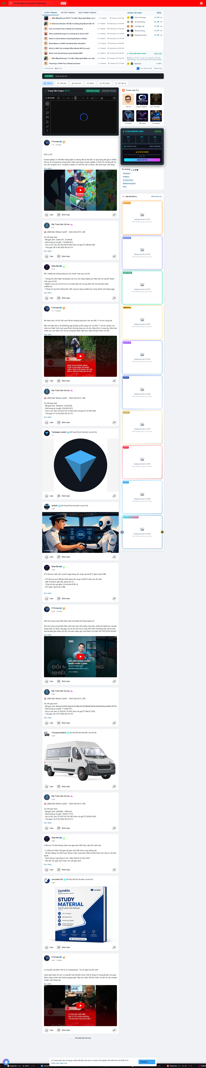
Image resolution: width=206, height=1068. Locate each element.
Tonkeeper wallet (59, 432)
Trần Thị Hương (140, 17)
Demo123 (137, 64)
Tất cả (49, 83)
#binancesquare (129, 183)
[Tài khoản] (201, 3)
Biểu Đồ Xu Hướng (93, 91)
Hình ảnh (77, 83)
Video (91, 83)
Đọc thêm (48, 168)
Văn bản (63, 83)
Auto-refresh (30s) (146, 68)
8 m (53, 227)
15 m (53, 269)
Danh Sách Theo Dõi (109, 91)
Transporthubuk (59, 733)
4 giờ (53, 841)
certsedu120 (57, 879)
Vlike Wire (56, 266)
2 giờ (53, 509)
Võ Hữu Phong (140, 22)
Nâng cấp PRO (142, 160)
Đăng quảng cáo (156, 196)
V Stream (56, 142)
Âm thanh (106, 83)
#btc (125, 187)
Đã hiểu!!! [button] (144, 1062)
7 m (53, 145)
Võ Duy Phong (140, 31)
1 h (53, 311)
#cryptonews (128, 180)
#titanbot (126, 173)
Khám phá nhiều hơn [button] (59, 1063)
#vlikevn (126, 177)
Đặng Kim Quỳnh (141, 35)
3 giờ (53, 799)
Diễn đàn (59, 68)
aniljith (55, 506)
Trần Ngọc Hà (139, 26)
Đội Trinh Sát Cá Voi (61, 224)
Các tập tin (122, 83)
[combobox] (37, 3)
